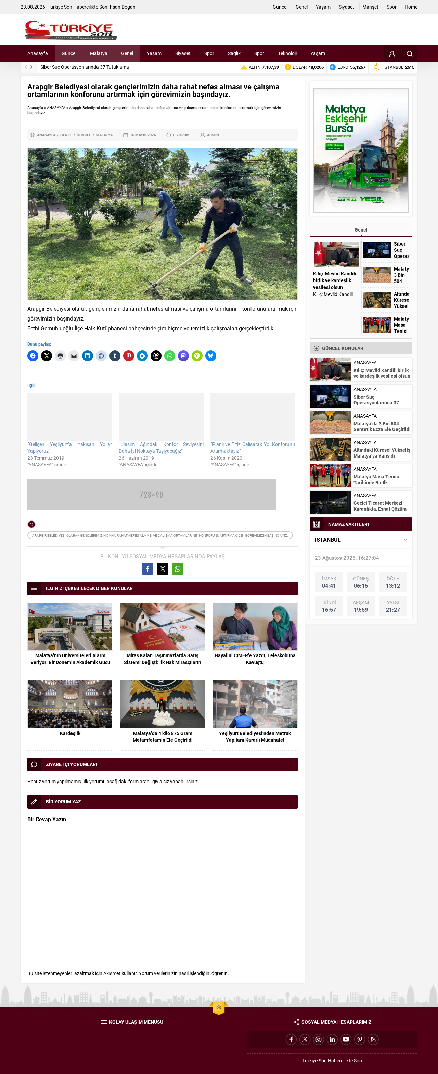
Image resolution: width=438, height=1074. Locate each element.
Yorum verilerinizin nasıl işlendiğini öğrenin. (184, 973)
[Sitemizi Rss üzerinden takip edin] (373, 1039)
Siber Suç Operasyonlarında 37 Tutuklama (84, 67)
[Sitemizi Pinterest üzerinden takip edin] (360, 1039)
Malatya (104, 134)
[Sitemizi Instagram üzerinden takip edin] (318, 1039)
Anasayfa (35, 107)
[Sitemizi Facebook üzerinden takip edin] (291, 1039)
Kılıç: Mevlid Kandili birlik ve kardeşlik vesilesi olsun (334, 280)
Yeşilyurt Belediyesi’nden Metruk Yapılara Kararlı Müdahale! (255, 736)
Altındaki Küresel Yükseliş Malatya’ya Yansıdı (401, 306)
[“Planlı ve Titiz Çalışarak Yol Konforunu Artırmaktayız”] (252, 417)
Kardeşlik (70, 733)
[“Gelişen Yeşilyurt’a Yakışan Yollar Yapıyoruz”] (69, 417)
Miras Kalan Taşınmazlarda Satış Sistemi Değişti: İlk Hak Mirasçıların (162, 658)
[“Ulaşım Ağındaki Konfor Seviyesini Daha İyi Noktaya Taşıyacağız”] (161, 417)
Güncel (84, 134)
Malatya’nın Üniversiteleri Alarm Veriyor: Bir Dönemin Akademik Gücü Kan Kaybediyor (70, 662)
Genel (66, 134)
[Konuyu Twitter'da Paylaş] (162, 569)
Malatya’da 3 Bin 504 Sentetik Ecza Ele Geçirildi (382, 426)
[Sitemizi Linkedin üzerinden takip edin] (332, 1039)
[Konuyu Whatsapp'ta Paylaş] (177, 569)
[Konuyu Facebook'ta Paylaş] (147, 569)
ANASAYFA (56, 107)
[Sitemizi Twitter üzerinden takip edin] (305, 1039)
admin (213, 134)
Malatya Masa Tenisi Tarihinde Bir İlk (401, 331)
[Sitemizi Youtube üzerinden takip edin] (346, 1039)
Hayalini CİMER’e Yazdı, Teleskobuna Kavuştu (255, 658)
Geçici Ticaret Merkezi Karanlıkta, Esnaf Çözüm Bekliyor (380, 508)
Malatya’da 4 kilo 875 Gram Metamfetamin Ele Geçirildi (163, 736)
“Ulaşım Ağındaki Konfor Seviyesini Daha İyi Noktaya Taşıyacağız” (161, 447)
